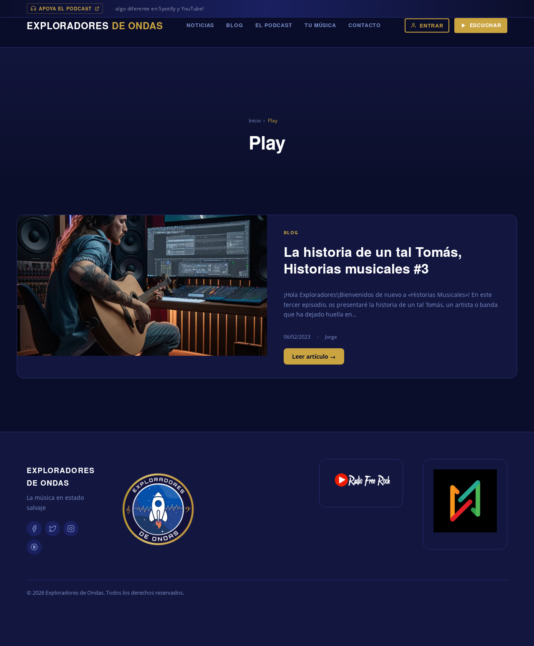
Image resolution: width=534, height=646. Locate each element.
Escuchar (485, 25)
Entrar (431, 25)
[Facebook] (34, 528)
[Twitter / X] (52, 528)
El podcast (273, 25)
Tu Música (320, 25)
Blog (234, 25)
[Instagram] (70, 528)
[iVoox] (34, 547)
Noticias (200, 25)
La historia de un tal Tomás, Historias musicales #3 (373, 260)
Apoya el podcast (65, 8)
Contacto (364, 25)
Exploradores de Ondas (61, 476)
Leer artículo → (314, 356)
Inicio (255, 120)
